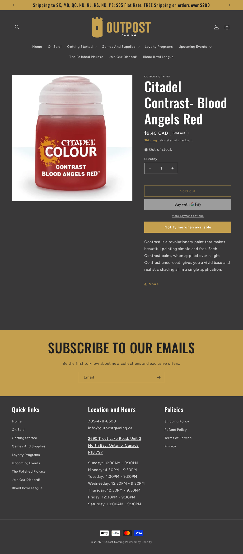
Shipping (150, 140)
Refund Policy (175, 430)
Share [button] (154, 284)
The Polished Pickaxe (29, 471)
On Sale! (19, 430)
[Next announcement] (229, 4)
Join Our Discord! (26, 480)
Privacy (170, 446)
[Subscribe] (159, 377)
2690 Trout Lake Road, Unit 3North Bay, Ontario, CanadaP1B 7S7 (114, 445)
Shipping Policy (176, 421)
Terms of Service (178, 438)
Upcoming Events (26, 463)
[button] (17, 27)
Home (17, 421)
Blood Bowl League (27, 488)
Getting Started (24, 438)
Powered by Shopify (138, 542)
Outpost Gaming (114, 542)
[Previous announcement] (13, 4)
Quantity (150, 159)
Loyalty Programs (26, 455)
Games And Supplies (29, 446)
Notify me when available (187, 227)
